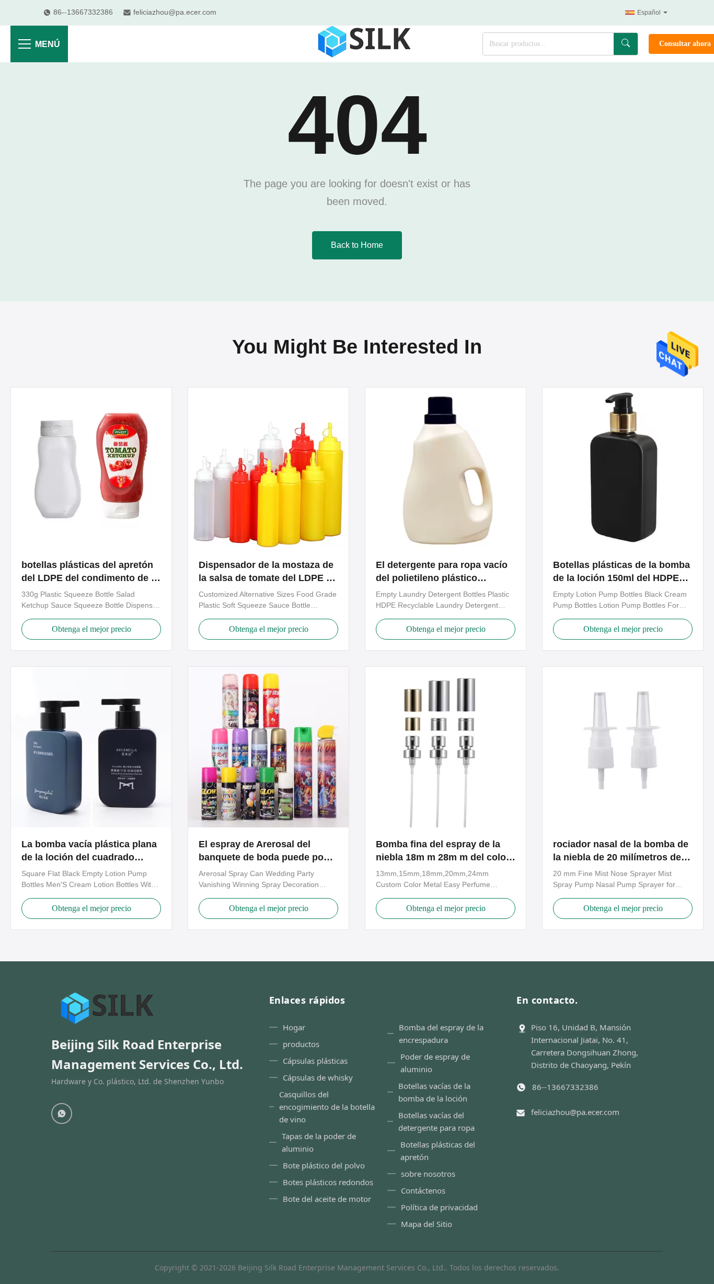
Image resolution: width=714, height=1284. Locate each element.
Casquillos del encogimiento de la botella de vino (327, 1106)
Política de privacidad (439, 1207)
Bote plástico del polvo (324, 1165)
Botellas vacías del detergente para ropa (436, 1121)
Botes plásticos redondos (328, 1182)
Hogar (294, 1027)
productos (301, 1044)
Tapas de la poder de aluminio (319, 1142)
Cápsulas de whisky (318, 1077)
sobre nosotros (428, 1173)
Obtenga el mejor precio (91, 628)
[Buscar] (626, 44)
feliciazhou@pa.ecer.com (575, 1112)
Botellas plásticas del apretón (437, 1150)
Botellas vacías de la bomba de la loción (434, 1092)
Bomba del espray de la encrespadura (441, 1033)
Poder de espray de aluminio (435, 1062)
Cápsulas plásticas (315, 1060)
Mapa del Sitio (426, 1224)
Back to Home (357, 245)
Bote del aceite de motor (327, 1199)
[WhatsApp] (61, 1113)
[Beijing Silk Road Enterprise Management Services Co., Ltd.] (365, 44)
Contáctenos (423, 1190)
